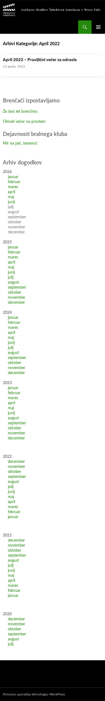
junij (11, 202)
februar (14, 182)
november (16, 298)
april (11, 192)
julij (10, 277)
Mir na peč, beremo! (20, 143)
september (17, 288)
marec (13, 187)
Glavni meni (98, 27)
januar (13, 177)
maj (11, 197)
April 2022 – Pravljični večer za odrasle (40, 60)
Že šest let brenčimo (20, 112)
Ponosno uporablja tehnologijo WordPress (34, 694)
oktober (14, 293)
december (16, 303)
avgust (13, 282)
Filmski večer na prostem (24, 122)
